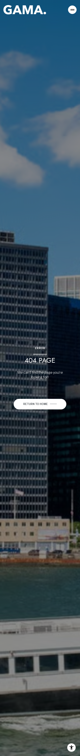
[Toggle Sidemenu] (72, 10)
